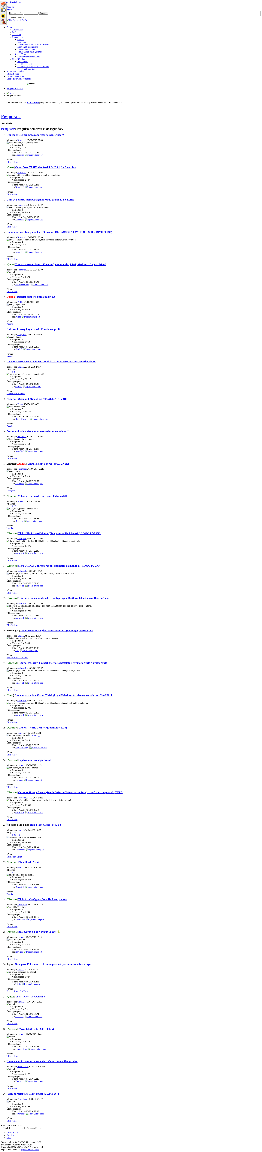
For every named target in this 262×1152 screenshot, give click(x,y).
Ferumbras (22, 1099)
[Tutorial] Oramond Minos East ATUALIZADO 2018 (37, 398)
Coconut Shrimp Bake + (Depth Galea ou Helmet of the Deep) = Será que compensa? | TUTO (70, 792)
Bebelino (19, 521)
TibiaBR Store (13, 74)
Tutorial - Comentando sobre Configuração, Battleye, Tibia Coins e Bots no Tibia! (64, 598)
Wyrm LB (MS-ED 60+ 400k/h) (36, 1028)
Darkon (20, 969)
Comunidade (17, 37)
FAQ (14, 32)
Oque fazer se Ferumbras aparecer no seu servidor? (35, 134)
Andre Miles (22, 1066)
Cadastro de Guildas (15, 76)
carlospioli (21, 538)
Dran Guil (19, 887)
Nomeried (21, 140)
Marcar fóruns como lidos (28, 57)
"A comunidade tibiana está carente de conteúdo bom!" (38, 431)
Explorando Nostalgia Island (34, 760)
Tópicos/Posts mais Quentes (29, 52)
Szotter (20, 501)
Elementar (19, 1081)
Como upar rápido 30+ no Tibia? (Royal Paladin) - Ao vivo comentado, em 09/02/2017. (64, 695)
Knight (10, 324)
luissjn (18, 984)
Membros (21, 42)
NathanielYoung (22, 284)
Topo (9, 1137)
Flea (17, 650)
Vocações (11, 491)
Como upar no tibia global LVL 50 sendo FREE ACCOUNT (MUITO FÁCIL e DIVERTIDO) (59, 232)
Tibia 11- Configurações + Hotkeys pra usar (42, 899)
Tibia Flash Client (14, 857)
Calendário (16, 34)
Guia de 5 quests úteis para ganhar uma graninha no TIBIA (40, 199)
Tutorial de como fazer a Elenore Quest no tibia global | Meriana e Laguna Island (60, 264)
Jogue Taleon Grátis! (15, 71)
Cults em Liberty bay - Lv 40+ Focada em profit (33, 329)
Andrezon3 (20, 850)
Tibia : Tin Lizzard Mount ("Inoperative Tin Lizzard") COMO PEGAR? (59, 533)
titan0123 (21, 1002)
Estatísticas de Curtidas (27, 49)
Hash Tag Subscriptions (27, 47)
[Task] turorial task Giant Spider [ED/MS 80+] (33, 1093)
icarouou (21, 765)
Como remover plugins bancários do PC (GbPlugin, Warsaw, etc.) (57, 630)
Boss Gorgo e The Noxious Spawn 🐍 (39, 931)
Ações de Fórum (19, 54)
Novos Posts (17, 30)
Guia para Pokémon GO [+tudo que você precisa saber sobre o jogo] (53, 964)
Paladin (10, 356)
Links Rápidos (18, 59)
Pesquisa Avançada (15, 88)
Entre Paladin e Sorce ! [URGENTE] (48, 463)
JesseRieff (21, 436)
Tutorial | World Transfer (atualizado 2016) (42, 727)
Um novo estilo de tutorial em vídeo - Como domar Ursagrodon (42, 1061)
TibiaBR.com (12, 1133)
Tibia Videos (12, 162)
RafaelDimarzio (22, 419)
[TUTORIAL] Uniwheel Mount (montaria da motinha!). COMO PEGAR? (60, 565)
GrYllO (18, 349)
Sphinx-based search (30, 1149)
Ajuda (9, 9)
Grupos (20, 39)
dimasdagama (21, 1049)
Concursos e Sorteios (16, 393)
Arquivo (10, 1135)
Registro (10, 7)
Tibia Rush (22, 904)
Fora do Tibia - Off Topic (17, 657)
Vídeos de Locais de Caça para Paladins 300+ (43, 496)
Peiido (20, 302)
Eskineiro (19, 483)
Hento (20, 404)
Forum (9, 27)
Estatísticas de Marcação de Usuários (33, 44)
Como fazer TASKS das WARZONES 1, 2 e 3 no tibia (45, 167)
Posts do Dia (22, 61)
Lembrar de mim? (17, 18)
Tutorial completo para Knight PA (36, 296)
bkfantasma (22, 469)
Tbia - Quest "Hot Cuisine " (31, 996)
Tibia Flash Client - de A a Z (45, 824)
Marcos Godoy (21, 747)
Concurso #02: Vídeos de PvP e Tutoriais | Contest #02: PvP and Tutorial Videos (51, 361)
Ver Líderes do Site (25, 64)
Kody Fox (21, 334)
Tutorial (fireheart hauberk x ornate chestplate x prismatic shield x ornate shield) (63, 662)
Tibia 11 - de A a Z (28, 862)
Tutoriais (10, 528)
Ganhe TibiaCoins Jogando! (19, 79)
